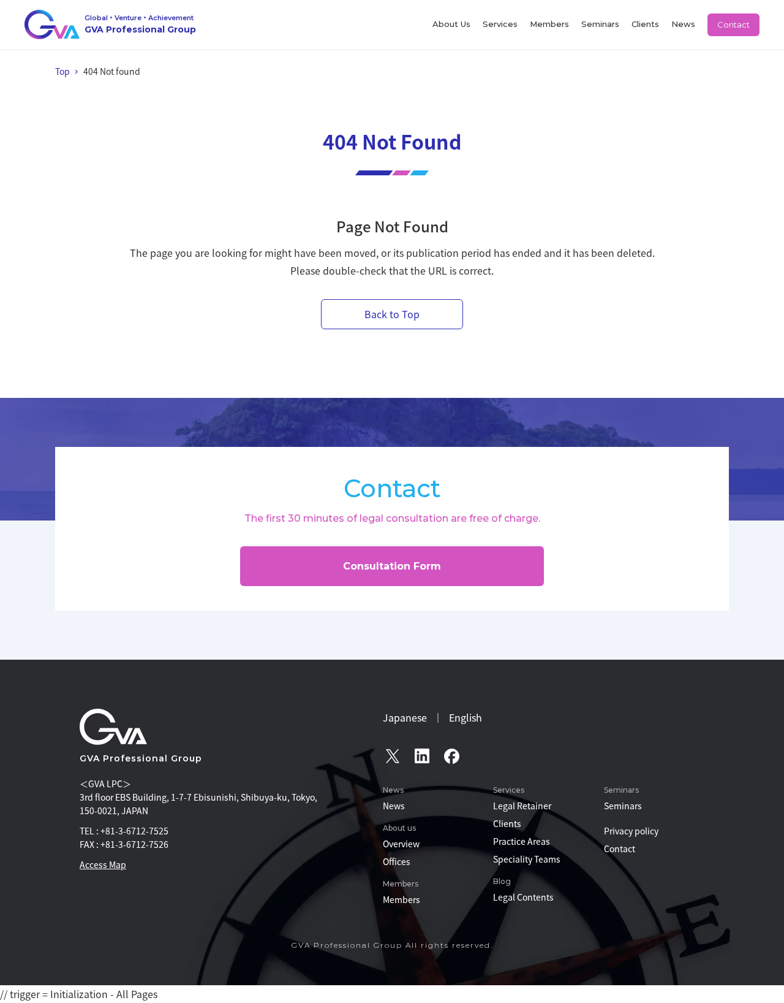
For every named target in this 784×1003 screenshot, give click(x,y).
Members (549, 24)
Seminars (600, 24)
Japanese (405, 717)
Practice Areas (521, 841)
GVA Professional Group (141, 758)
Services (500, 24)
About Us (451, 24)
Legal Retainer (522, 805)
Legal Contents (523, 897)
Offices (396, 861)
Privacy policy (631, 831)
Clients (645, 24)
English (465, 717)
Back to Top (392, 314)
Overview (401, 843)
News (683, 24)
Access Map (103, 864)
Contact (733, 24)
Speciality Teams (526, 859)
